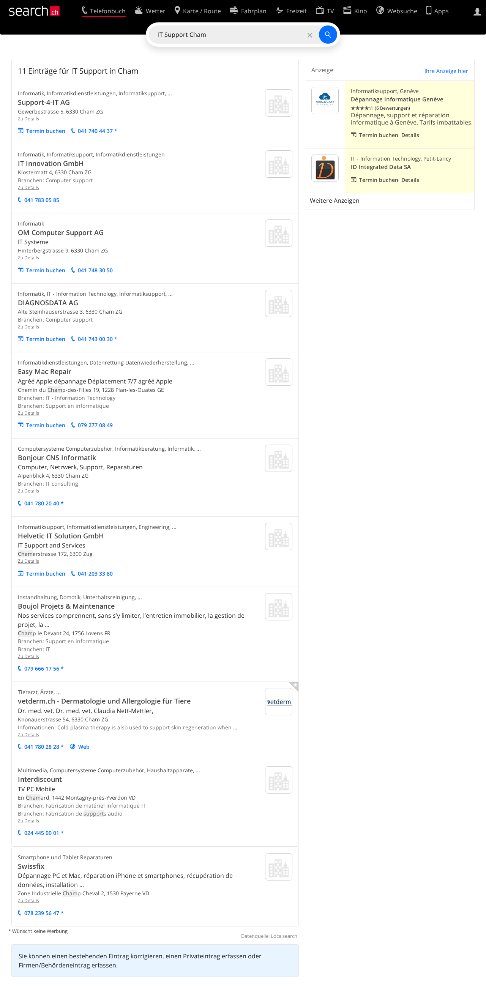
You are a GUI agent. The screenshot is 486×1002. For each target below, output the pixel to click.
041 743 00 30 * (97, 338)
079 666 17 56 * (44, 668)
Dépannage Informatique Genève (397, 99)
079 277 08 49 (95, 425)
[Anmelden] (477, 11)
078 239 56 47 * (44, 913)
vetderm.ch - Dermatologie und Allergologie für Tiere (104, 700)
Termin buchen (45, 130)
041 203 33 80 (95, 573)
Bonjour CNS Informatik (57, 457)
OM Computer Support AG (61, 232)
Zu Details (28, 118)
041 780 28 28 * (44, 746)
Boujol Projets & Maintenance (66, 606)
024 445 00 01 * (44, 832)
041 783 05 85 (41, 200)
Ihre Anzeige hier (446, 70)
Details (410, 135)
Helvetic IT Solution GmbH (61, 535)
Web (84, 746)
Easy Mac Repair (44, 371)
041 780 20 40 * (44, 503)
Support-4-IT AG (44, 102)
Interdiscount (40, 779)
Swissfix (31, 866)
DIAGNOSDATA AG (48, 302)
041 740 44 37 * (97, 130)
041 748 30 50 (95, 270)
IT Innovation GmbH (51, 163)
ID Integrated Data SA (381, 167)
